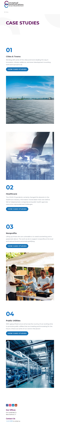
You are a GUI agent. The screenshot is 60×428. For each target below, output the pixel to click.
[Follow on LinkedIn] (13, 405)
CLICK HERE (9, 421)
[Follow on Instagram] (10, 405)
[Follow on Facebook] (7, 405)
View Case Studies (17, 69)
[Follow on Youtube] (16, 405)
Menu (7, 12)
